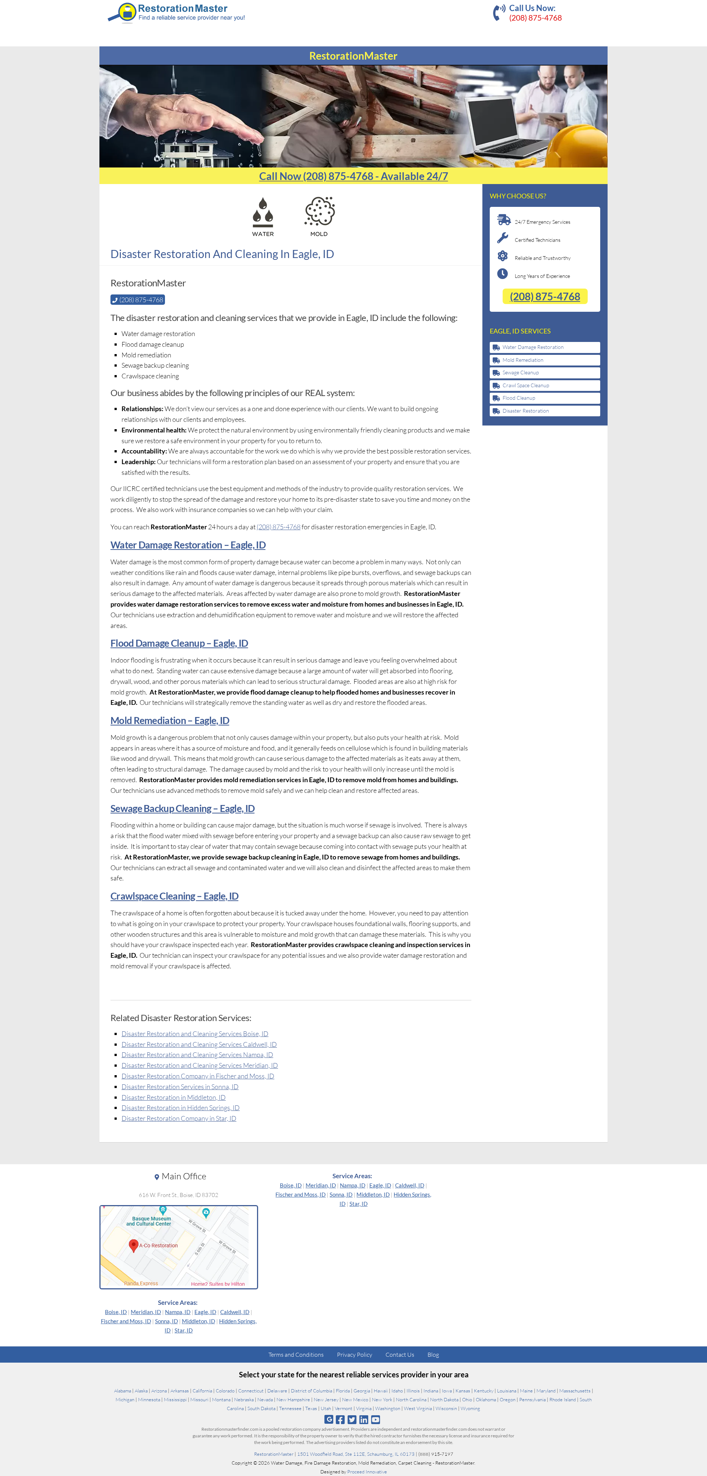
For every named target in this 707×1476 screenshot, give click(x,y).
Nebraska (244, 1399)
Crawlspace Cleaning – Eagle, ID (174, 896)
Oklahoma (486, 1399)
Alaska (141, 1391)
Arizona (159, 1391)
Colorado (225, 1391)
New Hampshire (293, 1399)
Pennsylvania (532, 1399)
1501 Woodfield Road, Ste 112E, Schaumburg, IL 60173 (356, 1454)
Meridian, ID (146, 1312)
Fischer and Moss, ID (126, 1321)
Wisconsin (446, 1408)
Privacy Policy (354, 1354)
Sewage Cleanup (521, 372)
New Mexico (355, 1399)
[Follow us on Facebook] (340, 1419)
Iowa (447, 1391)
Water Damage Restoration (533, 347)
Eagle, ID (205, 1312)
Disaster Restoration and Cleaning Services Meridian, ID (200, 1065)
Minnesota (149, 1399)
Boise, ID (116, 1312)
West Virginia (418, 1408)
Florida (343, 1391)
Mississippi (175, 1399)
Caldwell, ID (234, 1312)
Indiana (430, 1391)
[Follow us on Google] (328, 1419)
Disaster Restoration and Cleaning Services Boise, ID (195, 1034)
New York (382, 1399)
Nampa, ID (177, 1312)
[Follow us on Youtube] (376, 1419)
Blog (433, 1354)
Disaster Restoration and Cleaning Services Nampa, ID (197, 1054)
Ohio (467, 1399)
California (202, 1391)
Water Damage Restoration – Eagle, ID (187, 545)
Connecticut (251, 1391)
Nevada (265, 1399)
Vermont (343, 1408)
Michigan (125, 1399)
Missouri (199, 1399)
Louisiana (506, 1391)
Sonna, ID (166, 1321)
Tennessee (290, 1408)
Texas (311, 1408)
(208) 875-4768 (535, 17)
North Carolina (411, 1399)
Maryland (546, 1391)
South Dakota (261, 1408)
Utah (326, 1408)
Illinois (413, 1391)
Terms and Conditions (296, 1354)
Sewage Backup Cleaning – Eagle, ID (182, 808)
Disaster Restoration (526, 410)
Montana (221, 1399)
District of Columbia (311, 1391)
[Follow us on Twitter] (352, 1419)
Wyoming (470, 1408)
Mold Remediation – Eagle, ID (169, 720)
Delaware (277, 1391)
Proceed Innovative (367, 1472)
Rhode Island (562, 1399)
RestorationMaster (273, 1454)
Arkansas (179, 1391)
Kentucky (483, 1391)
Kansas (462, 1391)
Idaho (397, 1391)
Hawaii (381, 1391)
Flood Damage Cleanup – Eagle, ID (179, 643)
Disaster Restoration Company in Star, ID (179, 1118)
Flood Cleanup (519, 398)
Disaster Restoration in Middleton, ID (174, 1097)
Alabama (122, 1391)
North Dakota (444, 1399)
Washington (387, 1408)
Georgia (362, 1391)
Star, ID (184, 1330)
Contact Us (400, 1354)
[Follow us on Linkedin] (364, 1419)
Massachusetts (575, 1391)
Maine (526, 1391)
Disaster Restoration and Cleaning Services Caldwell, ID (199, 1044)
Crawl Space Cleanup (526, 385)
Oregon (508, 1399)
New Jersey (326, 1399)
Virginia (364, 1408)
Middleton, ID (198, 1321)
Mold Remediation (523, 360)
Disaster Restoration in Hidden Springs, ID (181, 1108)
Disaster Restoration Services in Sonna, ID (180, 1087)
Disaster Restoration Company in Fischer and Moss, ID (198, 1076)
